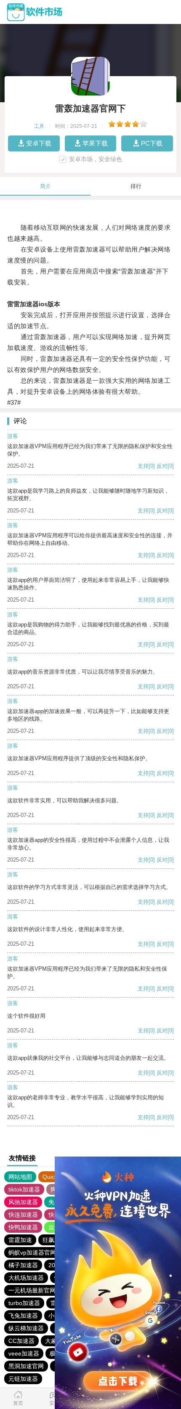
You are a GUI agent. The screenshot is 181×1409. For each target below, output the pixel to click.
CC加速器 (21, 1340)
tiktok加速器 (24, 1189)
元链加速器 (23, 1378)
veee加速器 (23, 1353)
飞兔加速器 (23, 1315)
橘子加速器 (23, 1265)
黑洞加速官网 (26, 1366)
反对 (162, 466)
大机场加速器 (26, 1277)
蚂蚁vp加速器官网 (32, 1252)
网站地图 (20, 1176)
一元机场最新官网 (32, 1290)
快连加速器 (23, 1214)
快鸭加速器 (23, 1227)
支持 (143, 466)
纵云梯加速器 (26, 1328)
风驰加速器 (23, 1202)
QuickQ (52, 1176)
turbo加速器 (24, 1303)
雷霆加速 (20, 1240)
